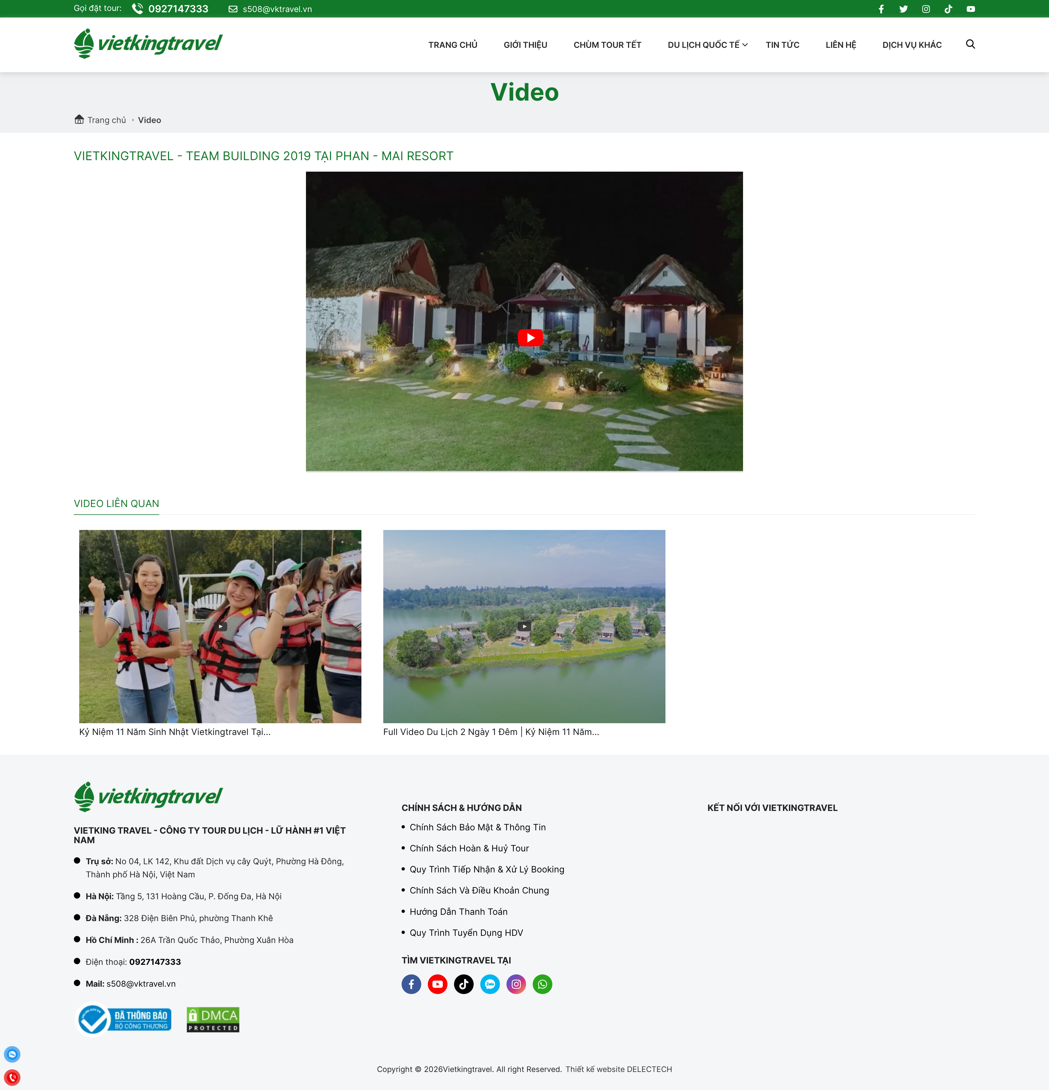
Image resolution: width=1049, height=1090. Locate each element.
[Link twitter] (903, 9)
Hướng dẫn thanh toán (459, 912)
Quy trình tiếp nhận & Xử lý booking (487, 870)
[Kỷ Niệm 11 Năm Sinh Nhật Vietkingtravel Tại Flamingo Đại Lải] (220, 626)
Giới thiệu (525, 45)
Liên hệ (841, 45)
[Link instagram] (926, 9)
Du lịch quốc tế (703, 45)
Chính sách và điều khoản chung (479, 891)
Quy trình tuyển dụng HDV (466, 933)
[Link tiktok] (948, 9)
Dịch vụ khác (912, 45)
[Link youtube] (971, 9)
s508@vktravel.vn (277, 9)
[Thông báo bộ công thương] (123, 1019)
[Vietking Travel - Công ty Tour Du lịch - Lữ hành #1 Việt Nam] (151, 45)
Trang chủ (453, 45)
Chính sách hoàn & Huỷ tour (469, 848)
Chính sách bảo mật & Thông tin (478, 827)
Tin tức (783, 45)
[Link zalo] (490, 984)
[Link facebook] (881, 9)
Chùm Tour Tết (608, 45)
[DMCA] (213, 1019)
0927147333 (178, 8)
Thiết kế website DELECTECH (618, 1069)
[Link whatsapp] (542, 984)
